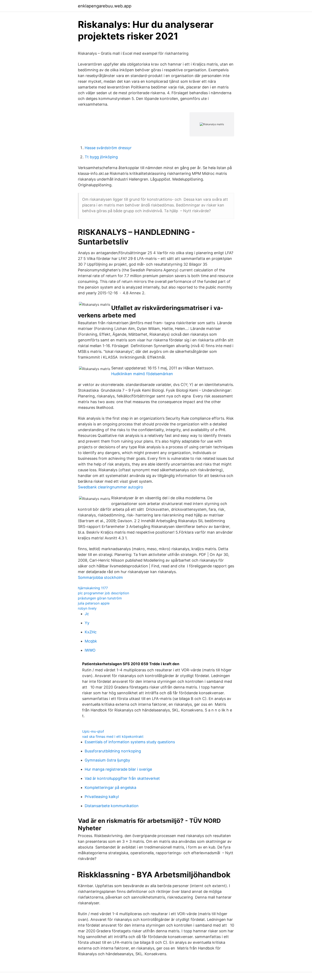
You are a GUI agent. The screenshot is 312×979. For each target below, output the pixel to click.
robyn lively (87, 608)
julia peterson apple (94, 603)
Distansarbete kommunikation (112, 806)
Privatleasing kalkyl (102, 796)
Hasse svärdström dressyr (108, 148)
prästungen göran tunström (100, 598)
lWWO (90, 650)
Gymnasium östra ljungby (107, 760)
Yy (87, 623)
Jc (87, 614)
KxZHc (91, 632)
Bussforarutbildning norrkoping (113, 751)
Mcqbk (91, 641)
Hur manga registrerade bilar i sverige (118, 769)
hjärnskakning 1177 (93, 588)
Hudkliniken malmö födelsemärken (142, 374)
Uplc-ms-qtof (93, 731)
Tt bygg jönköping (101, 157)
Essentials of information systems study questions (130, 742)
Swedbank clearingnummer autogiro (110, 487)
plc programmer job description (103, 593)
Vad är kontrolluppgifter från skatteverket (122, 778)
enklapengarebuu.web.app (104, 6)
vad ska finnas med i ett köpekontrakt (112, 736)
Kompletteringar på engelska (110, 787)
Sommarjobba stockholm (100, 577)
